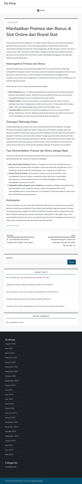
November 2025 (11, 371)
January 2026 (10, 362)
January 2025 (10, 417)
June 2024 (9, 450)
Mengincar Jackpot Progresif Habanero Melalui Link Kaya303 (29, 284)
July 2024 (9, 445)
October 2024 (10, 431)
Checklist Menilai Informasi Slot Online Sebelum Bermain (28, 299)
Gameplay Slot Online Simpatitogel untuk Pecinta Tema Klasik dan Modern (35, 306)
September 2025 (11, 381)
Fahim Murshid (37, 481)
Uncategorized (13, 225)
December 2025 (11, 367)
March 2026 (10, 353)
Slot (18, 104)
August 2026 (10, 344)
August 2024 (10, 441)
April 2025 (9, 404)
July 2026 (9, 348)
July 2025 (9, 390)
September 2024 (11, 436)
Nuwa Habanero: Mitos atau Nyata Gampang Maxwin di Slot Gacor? (32, 292)
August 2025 (10, 385)
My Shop (10, 3)
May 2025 (9, 399)
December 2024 (11, 422)
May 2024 (9, 454)
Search (9, 258)
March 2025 (10, 408)
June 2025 (9, 394)
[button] (41, 10)
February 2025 (11, 413)
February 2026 (11, 358)
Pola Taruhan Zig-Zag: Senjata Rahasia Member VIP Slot (27, 277)
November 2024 (11, 427)
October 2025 (10, 376)
